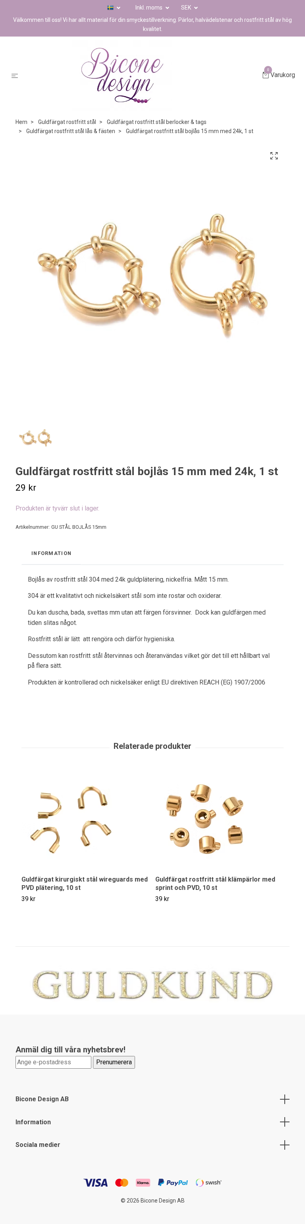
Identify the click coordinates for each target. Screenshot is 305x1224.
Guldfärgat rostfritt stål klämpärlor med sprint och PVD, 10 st (215, 883)
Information (33, 1122)
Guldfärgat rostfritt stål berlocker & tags (157, 122)
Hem (21, 122)
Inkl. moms (149, 7)
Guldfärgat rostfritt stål (67, 122)
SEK (186, 7)
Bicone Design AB (42, 1099)
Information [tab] (51, 553)
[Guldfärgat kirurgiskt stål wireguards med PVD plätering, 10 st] (85, 819)
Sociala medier (37, 1145)
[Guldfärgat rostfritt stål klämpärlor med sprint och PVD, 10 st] (219, 819)
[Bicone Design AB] (142, 75)
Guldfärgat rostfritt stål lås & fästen (70, 131)
